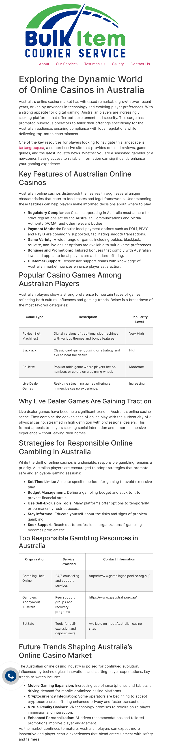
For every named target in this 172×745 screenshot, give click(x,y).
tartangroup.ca (31, 147)
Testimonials (94, 64)
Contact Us (140, 64)
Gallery (118, 64)
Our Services (66, 64)
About (44, 64)
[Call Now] (10, 676)
